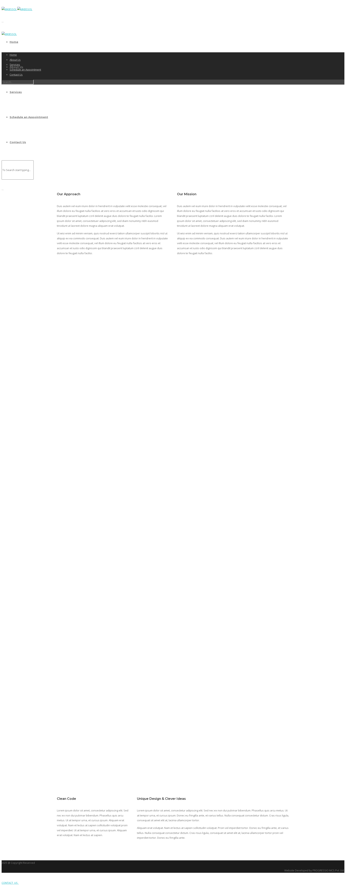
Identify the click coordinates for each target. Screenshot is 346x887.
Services (15, 64)
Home (14, 41)
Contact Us (16, 74)
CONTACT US (10, 883)
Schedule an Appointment (25, 69)
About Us (15, 60)
